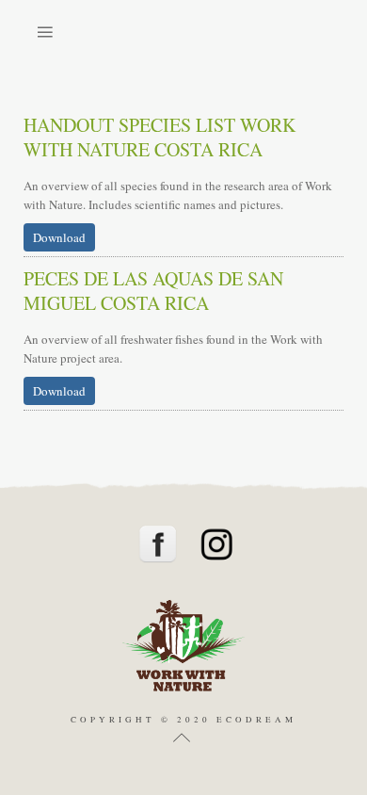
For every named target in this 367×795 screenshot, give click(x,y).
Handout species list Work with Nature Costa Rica (159, 137)
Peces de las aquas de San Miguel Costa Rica (153, 291)
